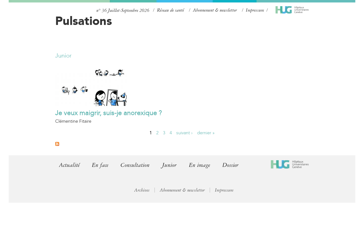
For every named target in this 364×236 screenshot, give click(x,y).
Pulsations (83, 21)
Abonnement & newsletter (215, 10)
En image (199, 165)
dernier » (206, 133)
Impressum (255, 10)
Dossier (230, 165)
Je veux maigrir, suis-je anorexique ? (108, 113)
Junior (63, 55)
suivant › (184, 133)
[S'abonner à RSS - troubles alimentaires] (57, 144)
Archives (142, 190)
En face (100, 165)
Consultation (135, 165)
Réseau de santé (170, 10)
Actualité (69, 165)
